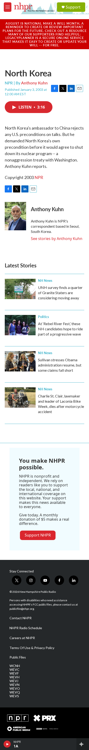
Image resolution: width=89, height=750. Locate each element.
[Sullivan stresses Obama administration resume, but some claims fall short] (20, 361)
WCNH (14, 666)
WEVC (14, 670)
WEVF (14, 673)
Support (73, 7)
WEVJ (13, 681)
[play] (7, 744)
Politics (43, 316)
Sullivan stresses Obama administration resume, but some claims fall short (59, 365)
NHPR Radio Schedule (25, 628)
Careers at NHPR (22, 638)
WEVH (14, 677)
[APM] (19, 728)
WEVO (14, 688)
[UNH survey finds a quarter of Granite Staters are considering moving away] (20, 289)
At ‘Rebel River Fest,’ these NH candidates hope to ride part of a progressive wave (60, 328)
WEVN (14, 685)
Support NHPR (38, 535)
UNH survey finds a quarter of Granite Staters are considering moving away (60, 292)
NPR (38, 177)
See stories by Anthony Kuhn (56, 238)
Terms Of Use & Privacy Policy (31, 648)
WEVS (14, 696)
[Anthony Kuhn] (15, 216)
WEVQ (14, 692)
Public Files (17, 657)
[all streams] (82, 744)
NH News (45, 280)
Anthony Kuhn (34, 83)
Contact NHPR (20, 618)
